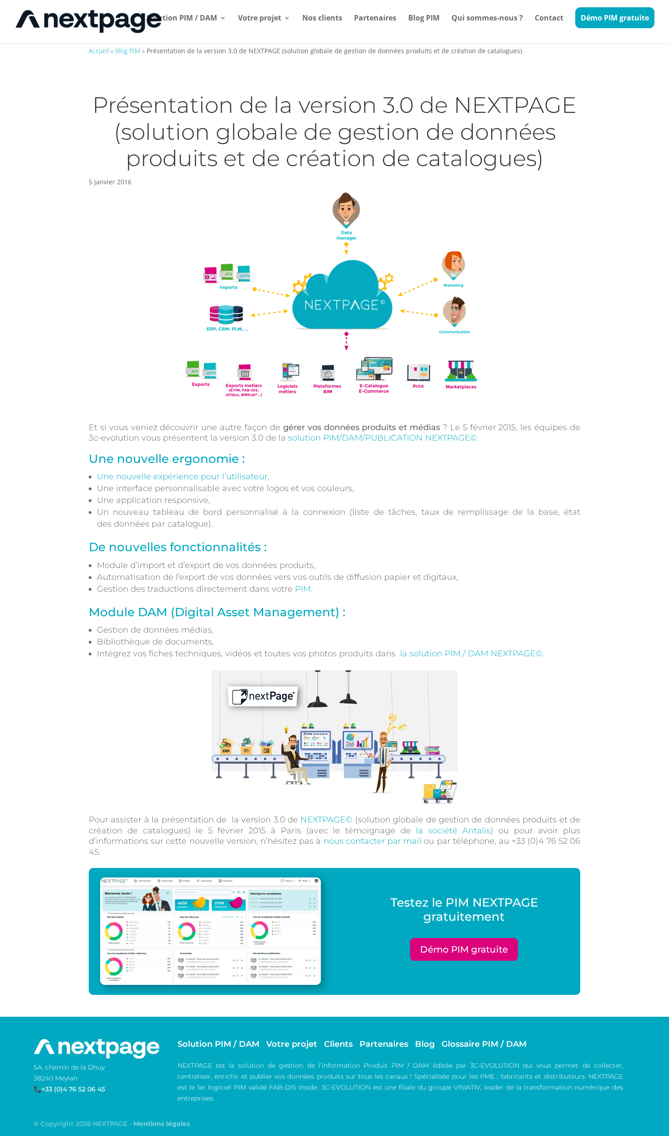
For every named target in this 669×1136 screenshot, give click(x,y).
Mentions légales (161, 1124)
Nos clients (322, 19)
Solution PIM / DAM (182, 19)
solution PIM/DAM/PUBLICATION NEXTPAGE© (382, 438)
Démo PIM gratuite (615, 18)
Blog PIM (424, 19)
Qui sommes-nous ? (487, 19)
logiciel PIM (227, 1087)
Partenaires (375, 19)
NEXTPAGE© (326, 820)
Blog (425, 1044)
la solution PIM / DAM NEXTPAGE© (471, 654)
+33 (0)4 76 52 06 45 (73, 1089)
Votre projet (259, 19)
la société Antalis (453, 831)
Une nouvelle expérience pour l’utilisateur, (183, 477)
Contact (549, 19)
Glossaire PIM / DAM (484, 1044)
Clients (338, 1044)
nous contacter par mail (373, 841)
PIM (303, 589)
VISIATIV (467, 1087)
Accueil (99, 50)
